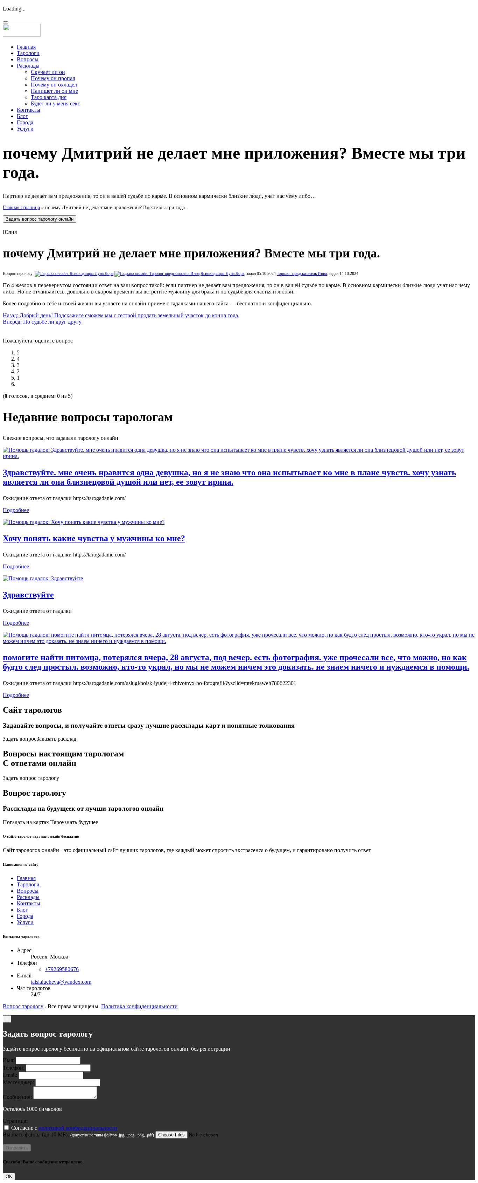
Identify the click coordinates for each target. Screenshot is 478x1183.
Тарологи (28, 53)
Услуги (25, 129)
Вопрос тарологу (23, 1006)
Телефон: (13, 1068)
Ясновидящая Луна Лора (222, 273)
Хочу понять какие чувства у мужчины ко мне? (94, 538)
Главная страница (21, 207)
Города (25, 122)
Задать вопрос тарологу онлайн (39, 219)
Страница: (15, 1121)
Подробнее (16, 510)
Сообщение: (17, 1097)
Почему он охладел (54, 85)
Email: (10, 1075)
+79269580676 (62, 969)
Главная (26, 47)
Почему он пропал (53, 78)
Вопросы (27, 59)
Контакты (28, 110)
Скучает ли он (48, 72)
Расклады (28, 66)
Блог (22, 116)
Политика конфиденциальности (139, 1006)
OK (9, 1176)
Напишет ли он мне (54, 91)
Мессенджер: (18, 1082)
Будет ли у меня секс (55, 103)
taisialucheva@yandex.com (61, 982)
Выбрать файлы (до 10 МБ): (36, 1134)
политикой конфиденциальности (77, 1128)
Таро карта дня (48, 97)
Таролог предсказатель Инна (302, 273)
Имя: (8, 1060)
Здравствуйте (28, 594)
